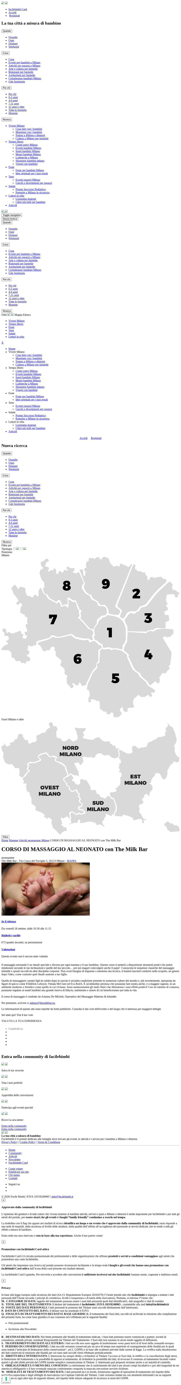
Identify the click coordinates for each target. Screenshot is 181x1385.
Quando (12, 37)
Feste (11, 327)
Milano (5, 555)
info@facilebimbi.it (62, 1196)
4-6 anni (13, 100)
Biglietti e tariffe (11, 935)
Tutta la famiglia (17, 109)
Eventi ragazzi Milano (28, 179)
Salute (11, 333)
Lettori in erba (16, 336)
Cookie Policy (28, 1142)
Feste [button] (11, 167)
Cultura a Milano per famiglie (32, 138)
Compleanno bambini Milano (24, 78)
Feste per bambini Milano (30, 170)
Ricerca (7, 119)
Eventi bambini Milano (28, 147)
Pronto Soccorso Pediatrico (31, 189)
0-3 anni (13, 97)
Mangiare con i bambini (29, 132)
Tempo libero (15, 323)
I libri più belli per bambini (30, 202)
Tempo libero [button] (15, 141)
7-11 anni (13, 103)
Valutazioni (8, 949)
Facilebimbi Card (18, 1162)
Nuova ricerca (10, 218)
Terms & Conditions (48, 1142)
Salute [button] (11, 186)
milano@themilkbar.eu (42, 1002)
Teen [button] (11, 176)
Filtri (4, 314)
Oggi (11, 40)
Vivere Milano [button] (16, 125)
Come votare (15, 1168)
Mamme (13, 113)
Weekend (13, 46)
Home (11, 348)
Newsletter (14, 1159)
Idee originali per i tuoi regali (32, 173)
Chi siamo (14, 1175)
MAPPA (72, 860)
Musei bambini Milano (28, 154)
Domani (12, 43)
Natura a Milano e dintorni (30, 135)
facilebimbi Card (17, 9)
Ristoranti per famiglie (20, 71)
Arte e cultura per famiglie (23, 68)
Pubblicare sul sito (18, 1171)
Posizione (6, 552)
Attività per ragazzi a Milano (24, 65)
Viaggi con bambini (26, 163)
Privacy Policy (9, 1142)
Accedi (12, 12)
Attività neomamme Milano (34, 840)
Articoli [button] (12, 205)
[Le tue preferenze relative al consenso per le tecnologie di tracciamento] (6, 1378)
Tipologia (6, 548)
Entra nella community (14, 1125)
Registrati (14, 15)
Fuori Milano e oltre (12, 719)
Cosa (11, 59)
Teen (11, 330)
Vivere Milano (16, 320)
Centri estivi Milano (27, 144)
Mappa (18, 314)
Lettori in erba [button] (16, 195)
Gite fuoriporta (16, 81)
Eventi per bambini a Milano (24, 62)
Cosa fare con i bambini (29, 128)
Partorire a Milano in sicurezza (32, 192)
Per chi (12, 94)
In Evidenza (8, 921)
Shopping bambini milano (30, 160)
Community (15, 1153)
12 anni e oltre (16, 106)
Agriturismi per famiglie (21, 75)
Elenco (27, 314)
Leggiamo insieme (26, 198)
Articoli (12, 431)
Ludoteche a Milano (27, 157)
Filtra (5, 837)
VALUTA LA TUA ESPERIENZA (21, 1020)
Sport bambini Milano (28, 151)
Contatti (12, 1178)
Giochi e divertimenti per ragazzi (34, 182)
